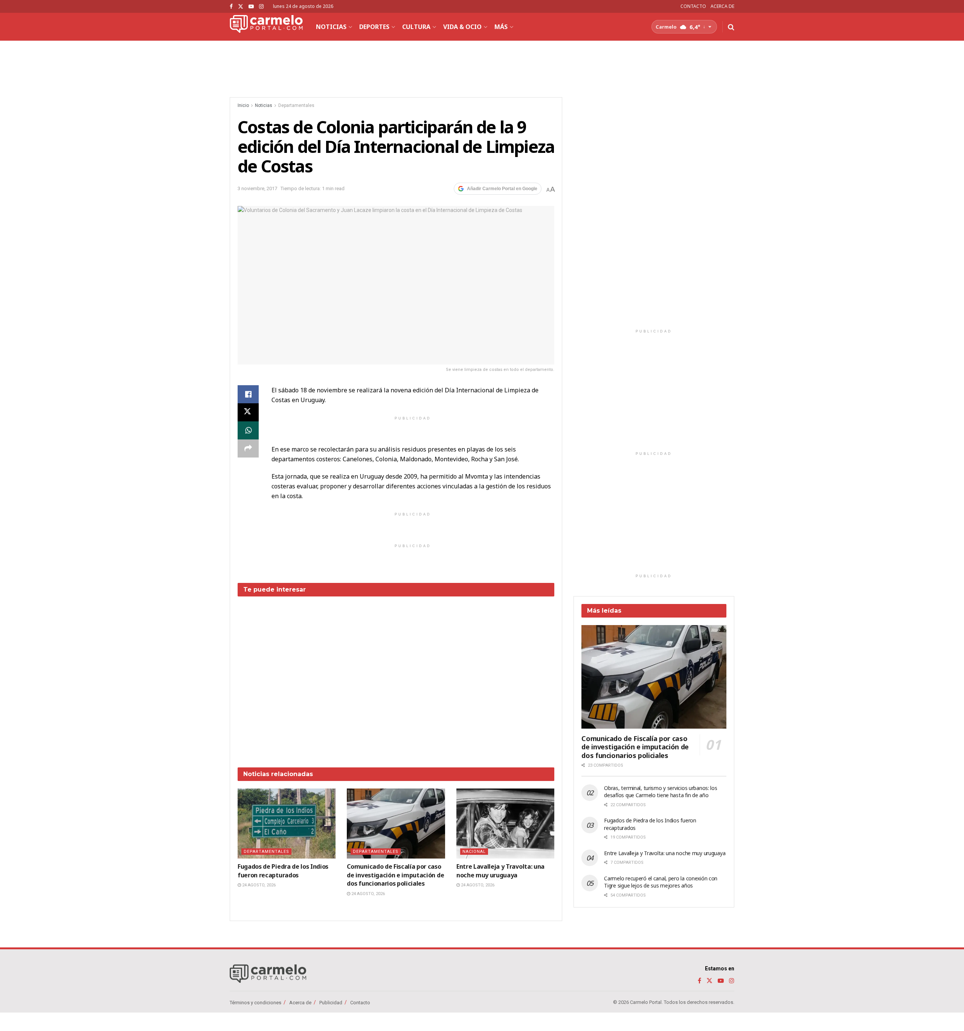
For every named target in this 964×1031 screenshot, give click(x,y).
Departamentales (296, 105)
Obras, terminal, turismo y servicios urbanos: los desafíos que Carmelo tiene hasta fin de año (660, 791)
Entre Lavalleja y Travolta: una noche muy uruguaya (500, 870)
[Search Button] (731, 26)
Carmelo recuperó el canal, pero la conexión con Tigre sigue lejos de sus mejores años (660, 882)
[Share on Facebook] (248, 394)
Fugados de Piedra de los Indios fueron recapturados (283, 870)
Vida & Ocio (462, 27)
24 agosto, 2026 (258, 885)
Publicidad (330, 1002)
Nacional (474, 851)
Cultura (416, 27)
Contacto (360, 1002)
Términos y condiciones (255, 1002)
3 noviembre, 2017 (257, 188)
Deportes (374, 27)
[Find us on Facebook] (231, 6)
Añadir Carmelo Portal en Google (502, 188)
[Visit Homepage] (266, 26)
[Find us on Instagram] (261, 6)
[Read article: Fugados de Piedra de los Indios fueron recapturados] (287, 824)
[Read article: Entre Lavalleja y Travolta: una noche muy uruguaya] (505, 824)
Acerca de (300, 1002)
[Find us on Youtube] (251, 6)
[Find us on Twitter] (240, 6)
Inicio (243, 105)
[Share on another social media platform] (248, 448)
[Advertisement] (396, 676)
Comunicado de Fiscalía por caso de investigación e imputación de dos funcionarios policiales (395, 875)
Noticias (331, 27)
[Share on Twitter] (248, 412)
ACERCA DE (722, 6)
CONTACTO (693, 6)
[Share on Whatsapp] (248, 430)
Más (501, 27)
